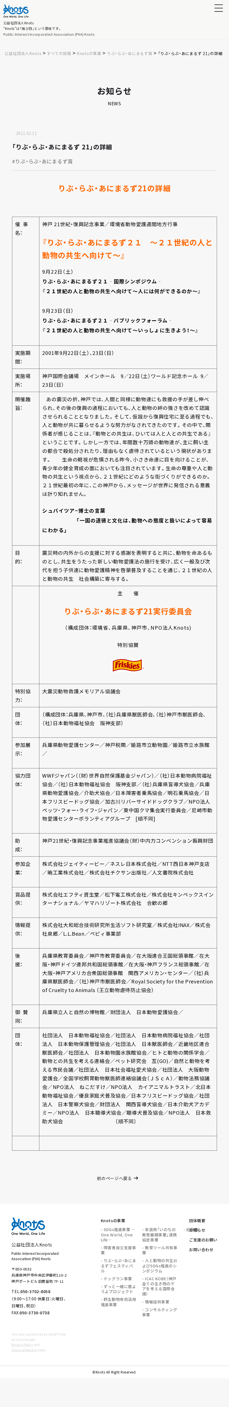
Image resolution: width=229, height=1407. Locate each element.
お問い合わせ (201, 1249)
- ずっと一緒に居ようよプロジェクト (118, 1289)
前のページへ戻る (114, 1178)
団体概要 (197, 1220)
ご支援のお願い (203, 1240)
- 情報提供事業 (155, 1302)
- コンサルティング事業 (159, 1312)
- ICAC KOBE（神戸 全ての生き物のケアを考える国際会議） (159, 1286)
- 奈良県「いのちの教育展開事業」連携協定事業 (159, 1234)
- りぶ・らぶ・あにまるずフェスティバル (118, 1265)
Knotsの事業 (113, 1220)
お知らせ (197, 1230)
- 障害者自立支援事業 (118, 1250)
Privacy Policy (22, 1344)
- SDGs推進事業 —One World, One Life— (118, 1234)
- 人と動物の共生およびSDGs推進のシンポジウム (160, 1265)
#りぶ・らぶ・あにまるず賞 (42, 161)
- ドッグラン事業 (116, 1278)
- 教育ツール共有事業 (160, 1250)
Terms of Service (24, 1350)
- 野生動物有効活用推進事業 (118, 1301)
